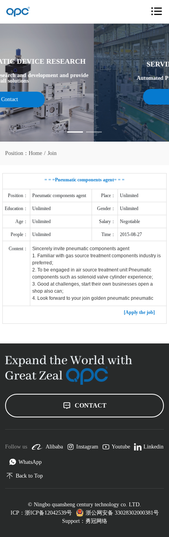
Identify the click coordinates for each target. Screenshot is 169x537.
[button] (75, 132)
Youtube (121, 447)
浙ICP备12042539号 (48, 513)
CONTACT (91, 405)
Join (52, 153)
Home (35, 153)
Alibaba (54, 447)
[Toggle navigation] (156, 11)
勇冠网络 (96, 521)
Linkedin (153, 447)
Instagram (87, 447)
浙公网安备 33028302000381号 (122, 513)
